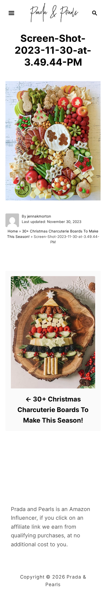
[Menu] (11, 13)
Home (13, 231)
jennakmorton (39, 216)
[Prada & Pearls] (53, 12)
